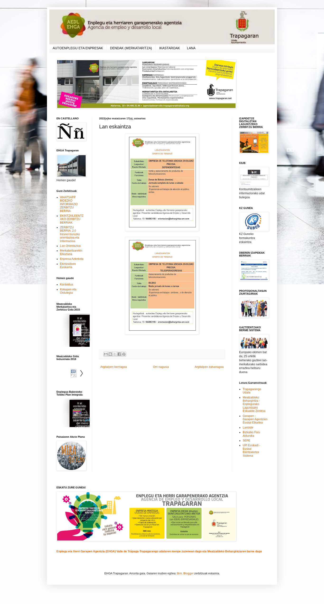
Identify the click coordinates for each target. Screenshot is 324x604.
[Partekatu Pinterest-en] (123, 354)
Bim (179, 573)
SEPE (246, 440)
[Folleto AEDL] (73, 413)
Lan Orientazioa (70, 246)
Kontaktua (66, 284)
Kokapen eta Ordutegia (68, 291)
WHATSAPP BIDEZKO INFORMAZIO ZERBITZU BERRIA (69, 204)
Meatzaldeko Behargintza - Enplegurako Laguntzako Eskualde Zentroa (254, 404)
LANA (191, 48)
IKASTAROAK (169, 48)
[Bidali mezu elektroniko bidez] (105, 354)
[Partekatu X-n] (114, 354)
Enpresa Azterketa (71, 259)
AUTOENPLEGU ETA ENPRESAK (78, 48)
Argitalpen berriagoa (113, 367)
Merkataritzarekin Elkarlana (71, 252)
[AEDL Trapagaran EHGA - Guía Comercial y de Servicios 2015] (73, 331)
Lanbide (248, 427)
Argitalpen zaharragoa (209, 367)
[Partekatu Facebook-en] (119, 354)
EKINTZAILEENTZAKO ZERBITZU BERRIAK (71, 219)
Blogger (188, 573)
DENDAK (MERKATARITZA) (131, 48)
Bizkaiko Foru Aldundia (251, 434)
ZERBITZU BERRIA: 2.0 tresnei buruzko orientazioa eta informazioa (70, 234)
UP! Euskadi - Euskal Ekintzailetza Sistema (251, 450)
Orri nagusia (161, 367)
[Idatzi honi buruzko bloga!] (110, 354)
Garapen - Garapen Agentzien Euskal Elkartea (255, 419)
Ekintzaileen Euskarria (68, 265)
